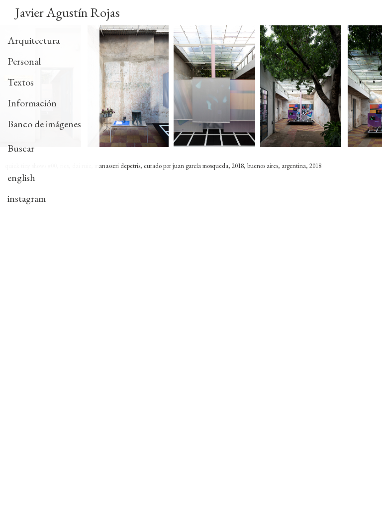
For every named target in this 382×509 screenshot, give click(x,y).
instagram (26, 198)
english (21, 177)
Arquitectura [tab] (33, 40)
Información (32, 102)
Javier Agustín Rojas (67, 12)
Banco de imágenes (44, 123)
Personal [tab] (24, 61)
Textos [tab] (20, 82)
